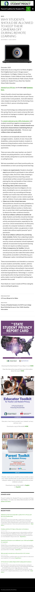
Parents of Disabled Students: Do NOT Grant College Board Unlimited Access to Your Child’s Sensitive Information (16, 306)
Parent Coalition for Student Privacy (13, 9)
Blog (2, 16)
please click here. (6, 501)
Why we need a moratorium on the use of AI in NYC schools (15, 553)
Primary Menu (33, 9)
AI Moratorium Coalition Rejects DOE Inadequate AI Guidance (16, 561)
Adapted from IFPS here (8, 87)
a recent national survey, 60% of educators (16, 121)
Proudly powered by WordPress (9, 589)
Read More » (23, 536)
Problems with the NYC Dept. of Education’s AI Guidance (15, 529)
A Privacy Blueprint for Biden (9, 297)
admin (14, 39)
